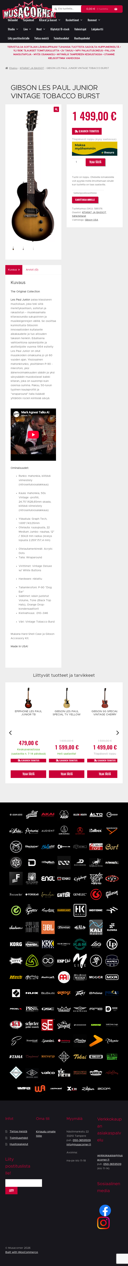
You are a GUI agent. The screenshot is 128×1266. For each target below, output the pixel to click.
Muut (39, 29)
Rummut (92, 20)
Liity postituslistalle (18, 38)
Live (26, 29)
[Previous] (10, 733)
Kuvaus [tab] (12, 269)
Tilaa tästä (95, 162)
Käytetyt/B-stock (59, 29)
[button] (56, 109)
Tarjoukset (28, 20)
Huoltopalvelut (82, 38)
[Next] (117, 733)
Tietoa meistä (41, 38)
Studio (11, 29)
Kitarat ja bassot (48, 20)
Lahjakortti (97, 29)
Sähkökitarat (79, 216)
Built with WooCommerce (21, 1252)
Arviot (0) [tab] (32, 269)
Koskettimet (72, 20)
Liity (11, 1190)
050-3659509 (82, 1140)
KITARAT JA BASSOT (32, 68)
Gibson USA (91, 220)
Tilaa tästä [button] (28, 774)
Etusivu (13, 68)
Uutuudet (13, 20)
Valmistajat (80, 29)
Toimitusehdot (61, 38)
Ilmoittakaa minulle (85, 199)
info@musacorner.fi (78, 1144)
